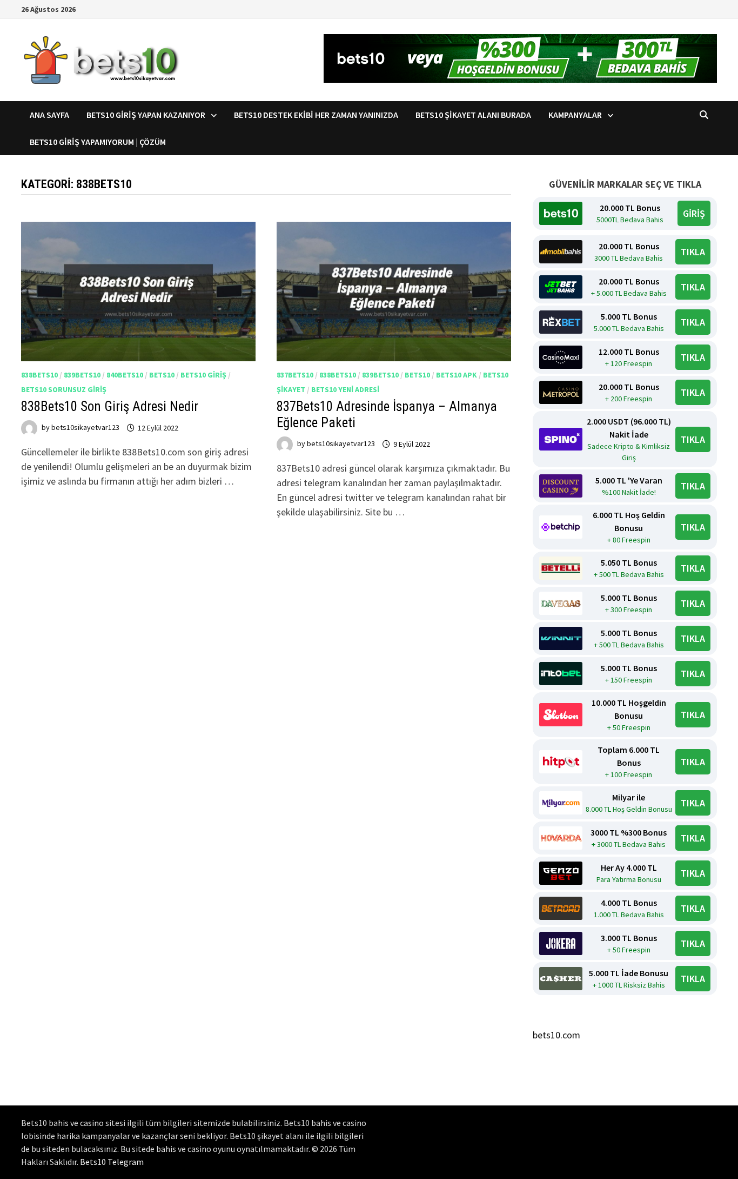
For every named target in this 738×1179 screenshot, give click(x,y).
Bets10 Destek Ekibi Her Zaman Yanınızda (316, 114)
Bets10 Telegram (112, 1161)
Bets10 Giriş (203, 375)
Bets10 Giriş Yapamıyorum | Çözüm (98, 141)
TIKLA (693, 252)
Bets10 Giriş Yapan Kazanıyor (145, 114)
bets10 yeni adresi (345, 389)
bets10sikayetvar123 (85, 428)
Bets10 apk (456, 375)
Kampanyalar (575, 114)
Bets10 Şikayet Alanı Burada (473, 114)
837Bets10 (295, 375)
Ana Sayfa (49, 114)
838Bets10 (39, 375)
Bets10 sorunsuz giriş (63, 389)
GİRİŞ (694, 213)
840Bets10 (124, 375)
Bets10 (162, 375)
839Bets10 (82, 375)
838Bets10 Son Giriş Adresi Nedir (109, 406)
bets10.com (556, 1035)
